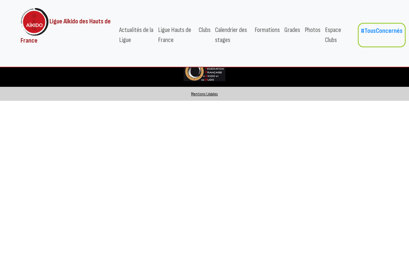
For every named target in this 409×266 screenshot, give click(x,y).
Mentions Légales (204, 94)
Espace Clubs (333, 35)
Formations (267, 30)
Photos (313, 30)
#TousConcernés (382, 31)
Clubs (205, 30)
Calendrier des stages (231, 35)
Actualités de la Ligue (136, 35)
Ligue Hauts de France (174, 35)
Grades (292, 30)
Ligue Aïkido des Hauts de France (66, 31)
